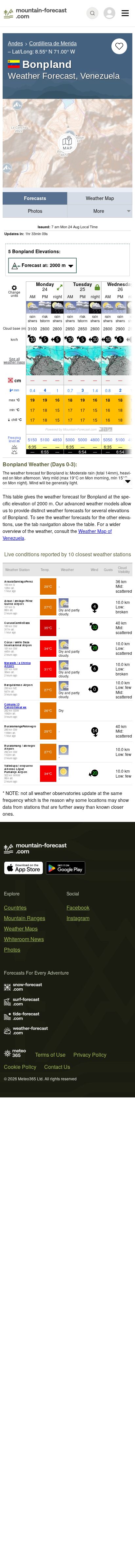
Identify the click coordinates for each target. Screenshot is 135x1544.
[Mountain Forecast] (35, 13)
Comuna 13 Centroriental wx (15, 705)
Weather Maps (21, 928)
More (98, 211)
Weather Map (100, 198)
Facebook (78, 907)
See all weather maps (14, 360)
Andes (15, 43)
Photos (35, 211)
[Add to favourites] (119, 46)
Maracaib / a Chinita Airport (17, 664)
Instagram (78, 918)
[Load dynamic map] (67, 143)
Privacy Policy (89, 1054)
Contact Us (57, 1066)
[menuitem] (35, 198)
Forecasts (35, 198)
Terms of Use (50, 1054)
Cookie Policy (20, 1066)
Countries (15, 907)
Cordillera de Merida (53, 43)
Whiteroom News (24, 939)
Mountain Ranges (24, 918)
